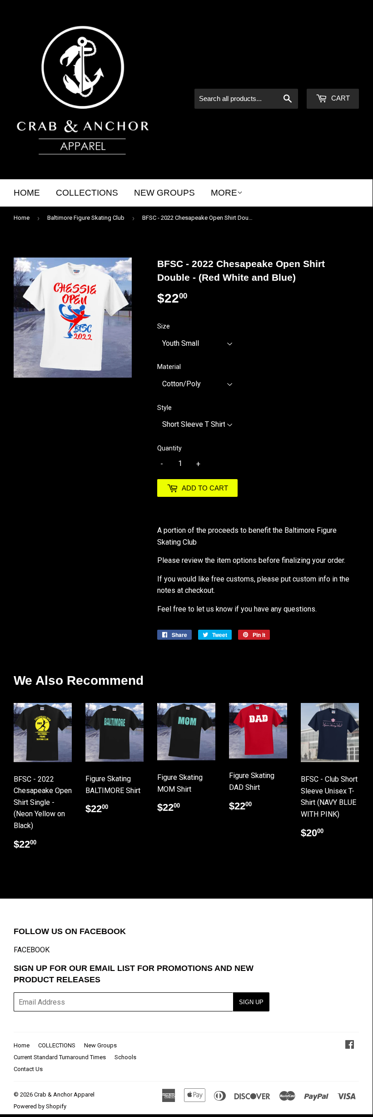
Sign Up (251, 1002)
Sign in (282, 76)
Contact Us (28, 1069)
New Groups (164, 192)
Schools (125, 1057)
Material (169, 366)
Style (164, 407)
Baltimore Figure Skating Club (85, 217)
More (224, 192)
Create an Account (332, 76)
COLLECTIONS (87, 192)
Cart (339, 98)
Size (163, 326)
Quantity (169, 448)
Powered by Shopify (40, 1106)
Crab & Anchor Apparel (64, 1094)
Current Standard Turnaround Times (60, 1057)
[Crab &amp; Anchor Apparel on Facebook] (349, 1045)
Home (27, 192)
